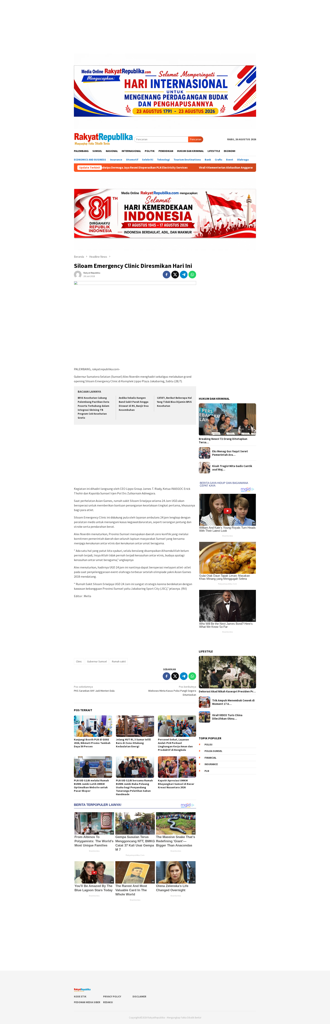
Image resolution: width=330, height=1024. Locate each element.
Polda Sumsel (213, 751)
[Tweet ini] (175, 274)
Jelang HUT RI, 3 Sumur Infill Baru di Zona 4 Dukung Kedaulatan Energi (133, 743)
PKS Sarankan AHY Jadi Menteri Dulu (94, 688)
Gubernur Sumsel (97, 661)
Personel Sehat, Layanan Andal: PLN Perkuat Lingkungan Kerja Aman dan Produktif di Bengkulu (175, 745)
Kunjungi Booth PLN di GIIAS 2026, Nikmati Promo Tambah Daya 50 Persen (92, 743)
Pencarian (195, 139)
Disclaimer (139, 996)
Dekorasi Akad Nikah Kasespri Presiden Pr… (227, 691)
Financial (210, 757)
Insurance (211, 764)
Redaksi (108, 1002)
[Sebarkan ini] (166, 274)
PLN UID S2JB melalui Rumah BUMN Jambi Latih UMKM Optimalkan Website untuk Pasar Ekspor (91, 785)
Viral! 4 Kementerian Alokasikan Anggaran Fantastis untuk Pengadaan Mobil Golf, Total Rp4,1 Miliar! (209, 167)
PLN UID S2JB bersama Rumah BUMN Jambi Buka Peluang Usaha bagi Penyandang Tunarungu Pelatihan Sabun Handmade (134, 787)
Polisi (208, 744)
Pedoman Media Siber (87, 1002)
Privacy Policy (112, 996)
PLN (207, 770)
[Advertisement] (165, 27)
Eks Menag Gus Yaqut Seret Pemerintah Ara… (230, 452)
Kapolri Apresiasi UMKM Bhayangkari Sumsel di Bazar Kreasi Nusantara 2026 (176, 784)
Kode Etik (80, 996)
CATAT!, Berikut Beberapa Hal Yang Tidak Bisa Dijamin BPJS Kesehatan (174, 402)
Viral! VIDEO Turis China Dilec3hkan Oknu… (227, 716)
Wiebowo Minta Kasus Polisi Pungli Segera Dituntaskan (172, 690)
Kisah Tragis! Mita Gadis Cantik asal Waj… (232, 467)
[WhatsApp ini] (192, 274)
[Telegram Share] (184, 274)
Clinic (79, 661)
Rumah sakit (119, 661)
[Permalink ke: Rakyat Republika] (78, 274)
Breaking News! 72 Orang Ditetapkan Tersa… (223, 440)
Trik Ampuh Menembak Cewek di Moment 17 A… (233, 702)
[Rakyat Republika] (104, 139)
